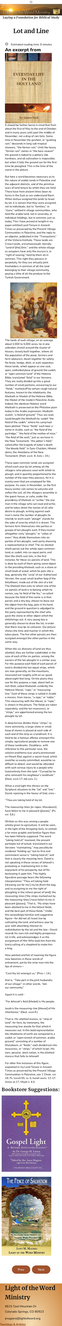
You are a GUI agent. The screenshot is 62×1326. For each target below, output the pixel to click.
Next (41, 1270)
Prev (21, 1270)
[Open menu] (31, 2)
